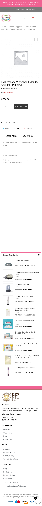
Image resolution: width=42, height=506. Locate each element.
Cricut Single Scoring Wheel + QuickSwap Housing (25, 309)
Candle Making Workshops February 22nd (6, 194)
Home (17, 9)
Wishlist (28, 9)
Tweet (7, 128)
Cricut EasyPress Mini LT (23, 284)
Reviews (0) (27, 136)
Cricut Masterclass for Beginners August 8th (26, 194)
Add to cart (21, 106)
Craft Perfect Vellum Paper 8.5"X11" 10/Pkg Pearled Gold (27, 356)
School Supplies (15, 27)
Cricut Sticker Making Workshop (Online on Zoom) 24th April (36, 196)
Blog (33, 9)
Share (17, 128)
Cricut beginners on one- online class (16, 194)
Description (11, 136)
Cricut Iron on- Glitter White (24, 296)
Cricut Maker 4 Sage (22, 260)
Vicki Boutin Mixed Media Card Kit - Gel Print (26, 345)
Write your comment (10, 88)
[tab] (10, 136)
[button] (4, 9)
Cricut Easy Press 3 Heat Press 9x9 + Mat (27, 273)
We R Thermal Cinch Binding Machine (24, 321)
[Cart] (33, 18)
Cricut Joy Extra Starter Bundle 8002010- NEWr (25, 333)
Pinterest (29, 128)
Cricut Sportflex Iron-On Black (25, 368)
